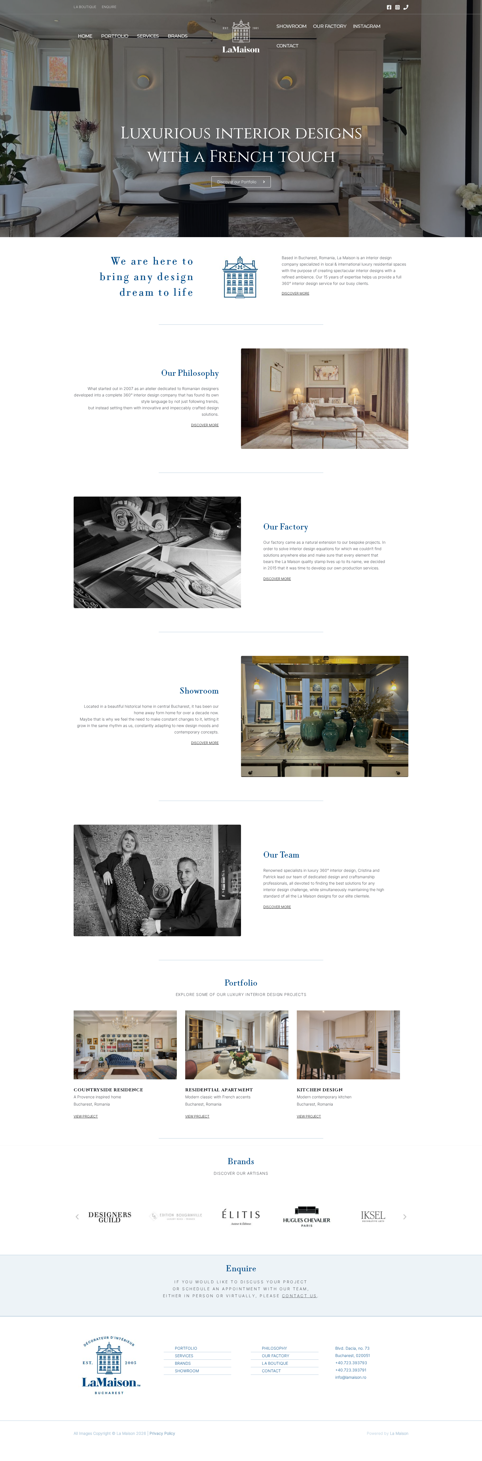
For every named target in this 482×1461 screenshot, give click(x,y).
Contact (287, 46)
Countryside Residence (108, 1090)
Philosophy (274, 1348)
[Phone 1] (405, 7)
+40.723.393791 (350, 1370)
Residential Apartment (219, 1090)
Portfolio (114, 36)
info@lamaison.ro (350, 1377)
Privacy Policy (162, 1433)
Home (85, 36)
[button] (77, 1216)
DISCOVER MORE (295, 293)
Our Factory (329, 26)
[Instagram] (397, 7)
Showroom (291, 26)
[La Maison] (241, 35)
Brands (177, 36)
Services (148, 36)
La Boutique (275, 1363)
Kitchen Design (320, 1090)
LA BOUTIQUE (85, 7)
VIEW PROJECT (86, 1116)
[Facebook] (389, 7)
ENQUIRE (109, 7)
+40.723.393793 (351, 1362)
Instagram (366, 26)
